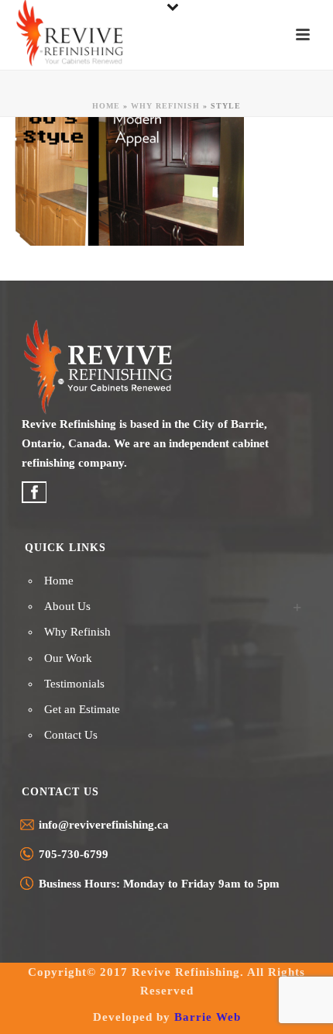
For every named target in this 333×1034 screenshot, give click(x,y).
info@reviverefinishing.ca (104, 825)
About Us (67, 606)
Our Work (68, 658)
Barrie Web (207, 1017)
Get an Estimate (82, 709)
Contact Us (71, 735)
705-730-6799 (73, 854)
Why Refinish (165, 106)
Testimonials (74, 683)
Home (106, 106)
